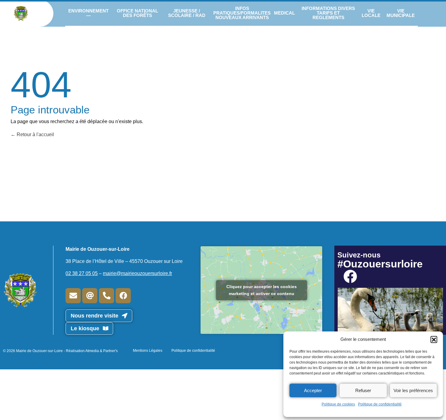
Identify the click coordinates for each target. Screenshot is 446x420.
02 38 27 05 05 (82, 273)
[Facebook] (123, 295)
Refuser (363, 390)
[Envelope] (73, 295)
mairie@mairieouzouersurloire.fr (137, 273)
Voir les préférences (413, 390)
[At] (89, 295)
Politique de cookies (338, 404)
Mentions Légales (147, 350)
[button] (434, 339)
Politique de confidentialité (380, 404)
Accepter (313, 390)
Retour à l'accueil (34, 134)
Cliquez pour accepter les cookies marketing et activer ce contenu (261, 290)
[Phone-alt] (106, 295)
